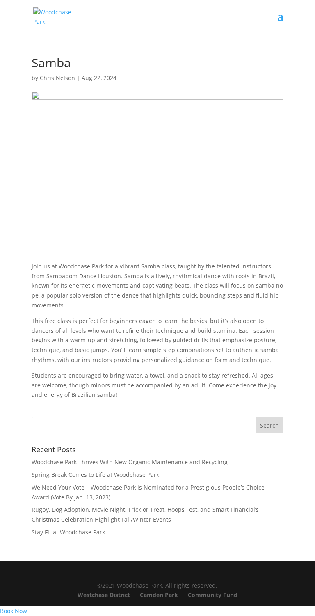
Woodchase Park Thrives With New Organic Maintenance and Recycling (130, 462)
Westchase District (104, 595)
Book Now (13, 611)
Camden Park (159, 595)
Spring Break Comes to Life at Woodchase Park (95, 475)
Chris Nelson (57, 78)
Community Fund (212, 595)
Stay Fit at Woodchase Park (68, 532)
